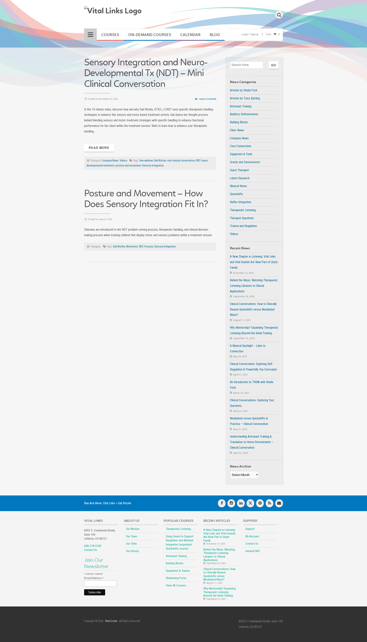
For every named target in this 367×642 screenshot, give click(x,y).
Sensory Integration (153, 165)
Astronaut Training (240, 106)
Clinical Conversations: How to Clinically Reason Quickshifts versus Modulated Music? (253, 309)
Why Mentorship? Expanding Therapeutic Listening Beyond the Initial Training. (219, 592)
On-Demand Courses (149, 34)
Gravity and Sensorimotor (245, 162)
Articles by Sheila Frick (243, 90)
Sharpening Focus (176, 578)
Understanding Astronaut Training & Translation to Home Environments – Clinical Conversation (251, 442)
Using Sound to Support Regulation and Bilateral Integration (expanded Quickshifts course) (179, 542)
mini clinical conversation (181, 160)
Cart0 (273, 34)
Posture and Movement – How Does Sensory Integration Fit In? (146, 198)
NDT (198, 160)
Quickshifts (236, 194)
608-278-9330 (92, 546)
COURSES (110, 34)
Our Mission (133, 529)
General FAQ (252, 551)
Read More (99, 147)
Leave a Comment (207, 98)
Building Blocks (239, 122)
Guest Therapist (239, 170)
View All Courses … (177, 585)
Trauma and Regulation (243, 226)
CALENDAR (190, 34)
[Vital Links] (112, 13)
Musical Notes (238, 186)
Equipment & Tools (241, 154)
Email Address (94, 578)
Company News (110, 160)
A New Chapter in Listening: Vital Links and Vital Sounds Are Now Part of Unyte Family (254, 262)
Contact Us (90, 550)
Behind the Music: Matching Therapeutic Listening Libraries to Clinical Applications (254, 285)
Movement (132, 246)
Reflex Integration (240, 202)
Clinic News (237, 130)
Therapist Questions (242, 218)
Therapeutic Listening (243, 210)
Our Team (131, 536)
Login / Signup (250, 34)
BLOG (215, 34)
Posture (148, 246)
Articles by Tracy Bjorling (245, 98)
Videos (123, 160)
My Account (252, 536)
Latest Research (240, 178)
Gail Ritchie (160, 160)
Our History (132, 551)
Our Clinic (131, 543)
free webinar (146, 160)
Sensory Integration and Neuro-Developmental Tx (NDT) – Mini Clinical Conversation (145, 72)
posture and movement (128, 165)
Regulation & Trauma (178, 570)
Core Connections (240, 146)
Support (250, 529)
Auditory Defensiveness (244, 114)
